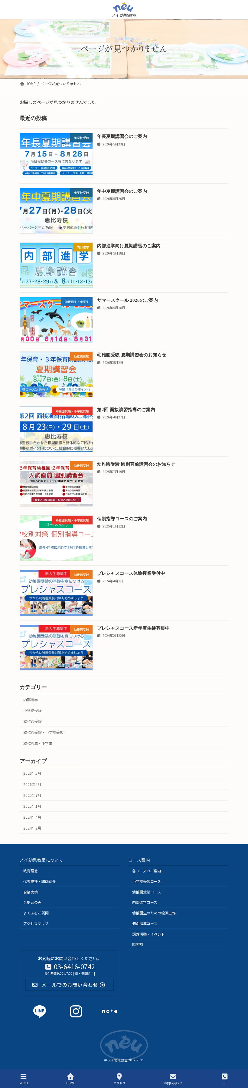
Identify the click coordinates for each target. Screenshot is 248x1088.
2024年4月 (32, 817)
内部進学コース (144, 902)
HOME (70, 1083)
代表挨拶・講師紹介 (39, 881)
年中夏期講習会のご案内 (122, 190)
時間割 (137, 944)
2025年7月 (32, 795)
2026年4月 (32, 784)
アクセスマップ (35, 923)
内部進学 (30, 699)
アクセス (119, 1083)
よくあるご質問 (36, 913)
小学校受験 (32, 710)
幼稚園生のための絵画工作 (154, 913)
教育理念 (30, 870)
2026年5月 (32, 773)
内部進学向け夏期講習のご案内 (129, 245)
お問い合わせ (173, 1083)
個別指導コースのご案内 (122, 518)
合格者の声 (32, 902)
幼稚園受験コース (146, 891)
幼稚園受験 (32, 721)
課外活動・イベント (148, 934)
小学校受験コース (146, 881)
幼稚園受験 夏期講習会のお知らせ (131, 354)
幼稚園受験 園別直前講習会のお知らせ (136, 464)
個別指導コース (144, 923)
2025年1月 (32, 806)
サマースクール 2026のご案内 (127, 300)
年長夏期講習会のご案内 (122, 136)
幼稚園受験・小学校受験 (43, 732)
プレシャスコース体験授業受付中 (131, 573)
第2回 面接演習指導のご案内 (126, 409)
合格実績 (30, 891)
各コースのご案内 (146, 870)
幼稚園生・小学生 (37, 743)
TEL (224, 1083)
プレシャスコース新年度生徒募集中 (133, 627)
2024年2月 (32, 828)
